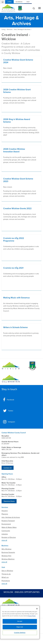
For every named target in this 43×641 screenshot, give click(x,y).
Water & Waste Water (9, 527)
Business (19, 2)
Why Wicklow (6, 549)
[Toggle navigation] (39, 8)
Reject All (20, 627)
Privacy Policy (32, 616)
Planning (5, 514)
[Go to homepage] (11, 379)
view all (4, 540)
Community (6, 531)
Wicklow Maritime (8, 559)
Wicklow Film (6, 556)
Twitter (10, 411)
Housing (5, 511)
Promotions (6, 581)
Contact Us (8, 468)
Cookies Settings (19, 632)
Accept (19, 621)
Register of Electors (9, 537)
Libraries (5, 534)
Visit (28, 2)
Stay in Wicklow (7, 571)
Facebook (10, 400)
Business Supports (8, 552)
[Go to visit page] (32, 366)
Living (9, 2)
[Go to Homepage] (11, 366)
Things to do (6, 574)
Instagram (11, 422)
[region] (20, 622)
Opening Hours (9, 501)
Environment (6, 524)
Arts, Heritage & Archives (11, 517)
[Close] (37, 608)
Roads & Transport (8, 521)
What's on (5, 577)
